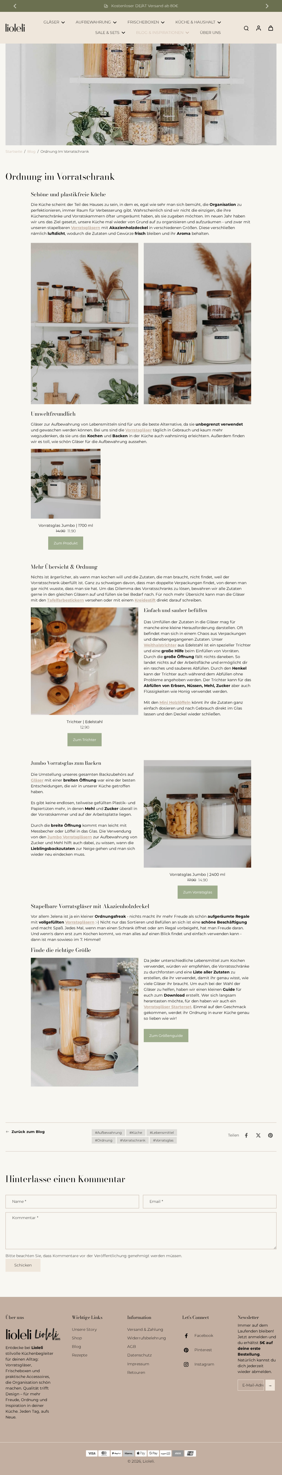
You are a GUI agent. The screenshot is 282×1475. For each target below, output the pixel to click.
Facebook (203, 1335)
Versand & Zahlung (145, 1329)
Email (156, 1201)
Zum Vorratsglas (197, 892)
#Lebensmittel (162, 1132)
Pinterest (203, 1349)
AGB (131, 1346)
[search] (246, 27)
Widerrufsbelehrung (146, 1337)
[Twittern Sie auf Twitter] (258, 1135)
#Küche (135, 1132)
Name (19, 1201)
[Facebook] (188, 1336)
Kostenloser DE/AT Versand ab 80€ (144, 5)
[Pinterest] (188, 1350)
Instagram (204, 1364)
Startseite (14, 151)
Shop (77, 1337)
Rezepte (79, 1355)
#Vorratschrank (132, 1140)
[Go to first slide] (267, 6)
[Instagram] (188, 1364)
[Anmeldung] (258, 27)
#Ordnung (103, 1140)
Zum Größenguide (166, 1035)
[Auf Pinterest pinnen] (270, 1135)
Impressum (138, 1363)
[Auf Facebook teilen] (246, 1135)
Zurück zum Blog (28, 1132)
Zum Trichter (84, 739)
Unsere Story (84, 1329)
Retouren (136, 1372)
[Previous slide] (15, 6)
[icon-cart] (270, 27)
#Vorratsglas (163, 1140)
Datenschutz (139, 1355)
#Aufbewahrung (108, 1132)
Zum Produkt (66, 543)
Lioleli (148, 1461)
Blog (31, 151)
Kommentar (25, 1217)
